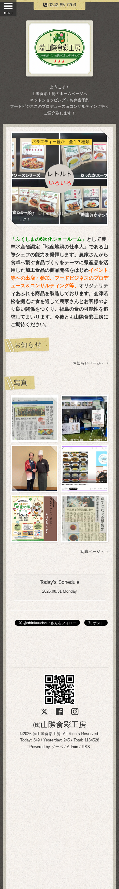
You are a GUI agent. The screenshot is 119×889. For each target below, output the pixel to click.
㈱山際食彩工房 (59, 724)
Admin (72, 746)
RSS (86, 746)
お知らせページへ (90, 363)
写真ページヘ (94, 551)
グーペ (57, 746)
